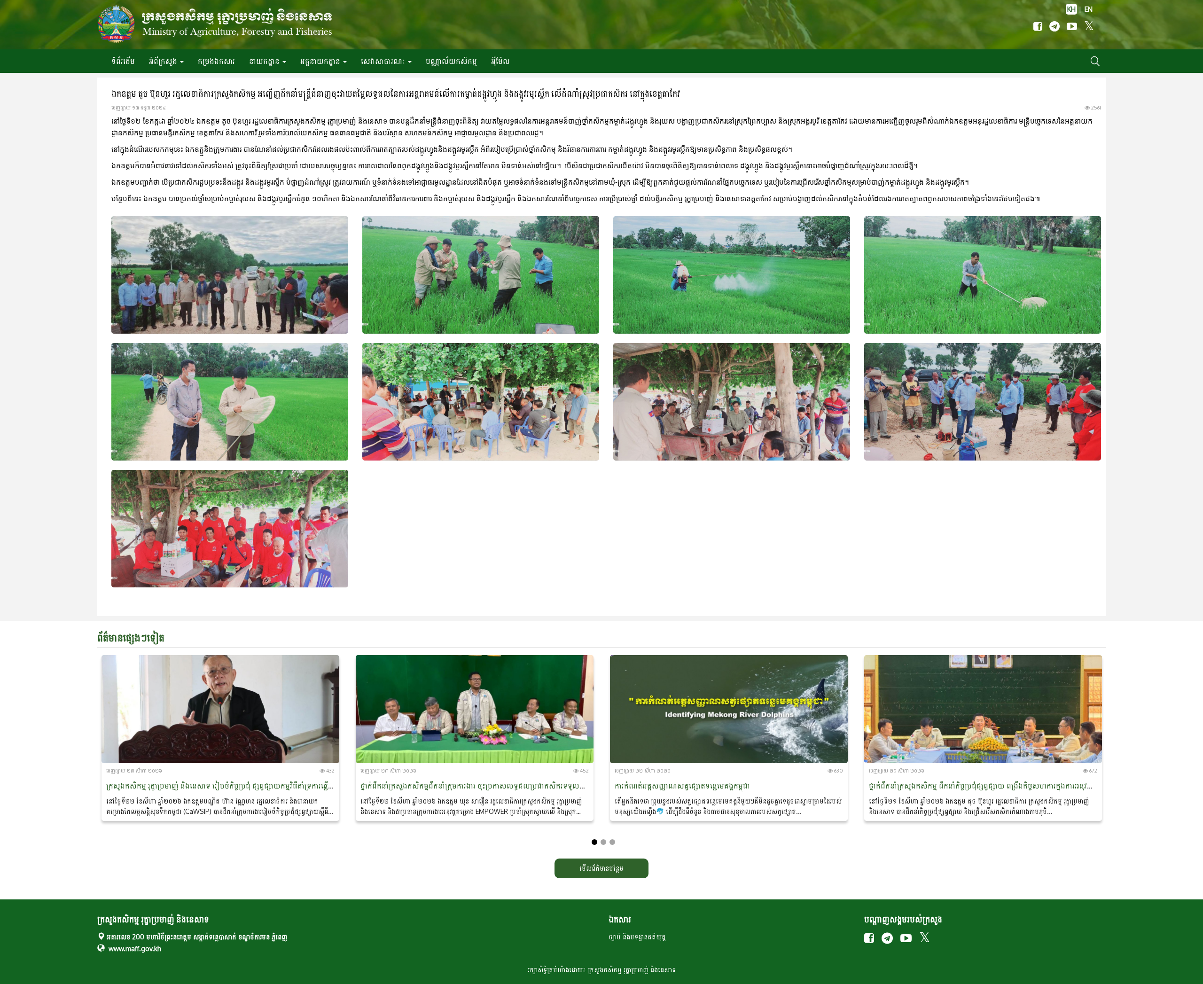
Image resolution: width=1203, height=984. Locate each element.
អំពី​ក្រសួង (164, 61)
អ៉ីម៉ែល (500, 61)
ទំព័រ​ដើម (123, 61)
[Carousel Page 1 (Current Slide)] (594, 842)
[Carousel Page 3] (612, 842)
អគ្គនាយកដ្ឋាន (321, 61)
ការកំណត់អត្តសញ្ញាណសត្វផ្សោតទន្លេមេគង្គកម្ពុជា (682, 785)
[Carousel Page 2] (603, 842)
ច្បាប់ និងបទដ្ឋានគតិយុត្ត (637, 937)
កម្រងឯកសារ (216, 61)
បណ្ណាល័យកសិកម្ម (451, 61)
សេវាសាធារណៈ (384, 61)
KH (1071, 9)
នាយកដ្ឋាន (265, 61)
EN (1089, 9)
